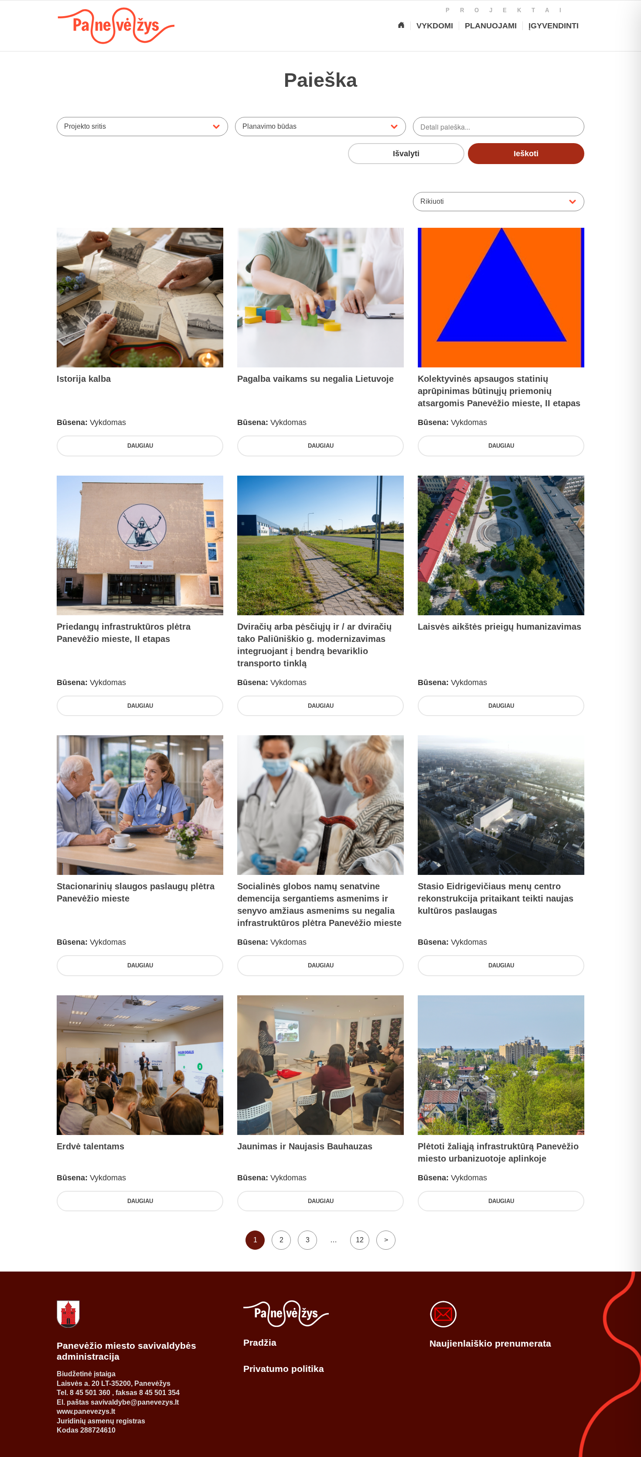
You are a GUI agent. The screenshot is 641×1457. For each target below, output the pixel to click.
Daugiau (140, 445)
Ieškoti (526, 153)
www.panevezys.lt (86, 1411)
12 (360, 1240)
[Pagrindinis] (401, 25)
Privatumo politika (283, 1369)
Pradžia (259, 1342)
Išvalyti (406, 153)
